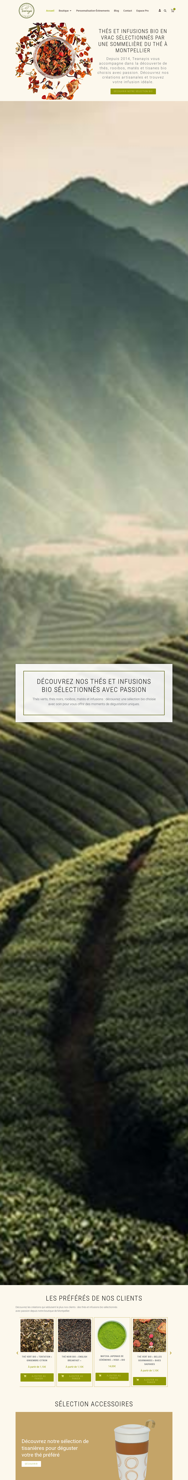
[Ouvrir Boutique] (70, 11)
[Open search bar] (165, 10)
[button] (37, 1377)
